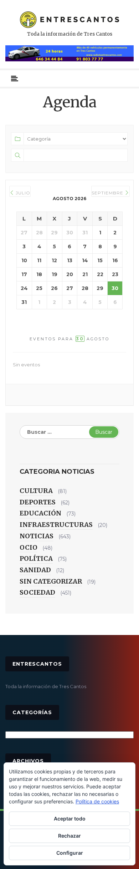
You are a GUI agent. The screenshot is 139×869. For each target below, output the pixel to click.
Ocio (28, 547)
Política (36, 558)
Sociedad (37, 592)
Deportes (38, 502)
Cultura (36, 491)
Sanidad (35, 570)
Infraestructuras (56, 524)
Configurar (69, 853)
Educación (40, 513)
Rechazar (69, 836)
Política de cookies (97, 801)
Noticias (36, 536)
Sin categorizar (51, 581)
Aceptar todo (70, 818)
